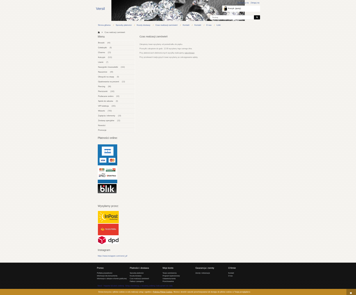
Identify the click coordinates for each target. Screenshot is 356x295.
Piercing (101, 86)
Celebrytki (102, 47)
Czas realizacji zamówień (139, 278)
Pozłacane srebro (105, 96)
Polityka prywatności (104, 273)
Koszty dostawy (135, 276)
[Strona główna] (98, 32)
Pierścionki (102, 91)
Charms (101, 52)
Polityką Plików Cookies (162, 292)
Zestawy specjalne (106, 120)
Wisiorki (101, 111)
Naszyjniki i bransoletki (108, 67)
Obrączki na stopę (106, 77)
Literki (100, 62)
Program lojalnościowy (171, 276)
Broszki (101, 43)
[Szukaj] (257, 17)
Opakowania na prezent (108, 81)
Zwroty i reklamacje (202, 273)
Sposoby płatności (137, 273)
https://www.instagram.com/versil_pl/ (112, 256)
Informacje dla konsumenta (107, 276)
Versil (100, 8)
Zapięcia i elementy (106, 115)
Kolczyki (101, 57)
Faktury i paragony (137, 281)
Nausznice (102, 72)
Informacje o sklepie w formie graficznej (112, 278)
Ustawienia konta (169, 278)
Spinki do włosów (105, 101)
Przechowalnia (168, 281)
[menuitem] (105, 25)
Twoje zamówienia (170, 273)
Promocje (102, 130)
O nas (230, 276)
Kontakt (231, 273)
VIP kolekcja (103, 106)
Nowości (101, 125)
